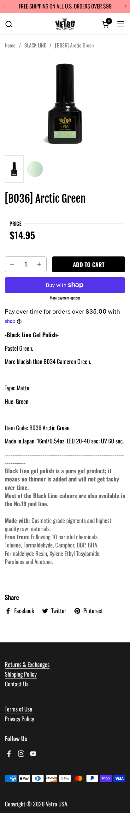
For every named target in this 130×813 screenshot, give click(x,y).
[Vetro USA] (65, 24)
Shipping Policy (21, 674)
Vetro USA (56, 803)
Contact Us (16, 683)
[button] (9, 24)
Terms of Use (18, 709)
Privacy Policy (19, 718)
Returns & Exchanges (27, 664)
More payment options (65, 297)
